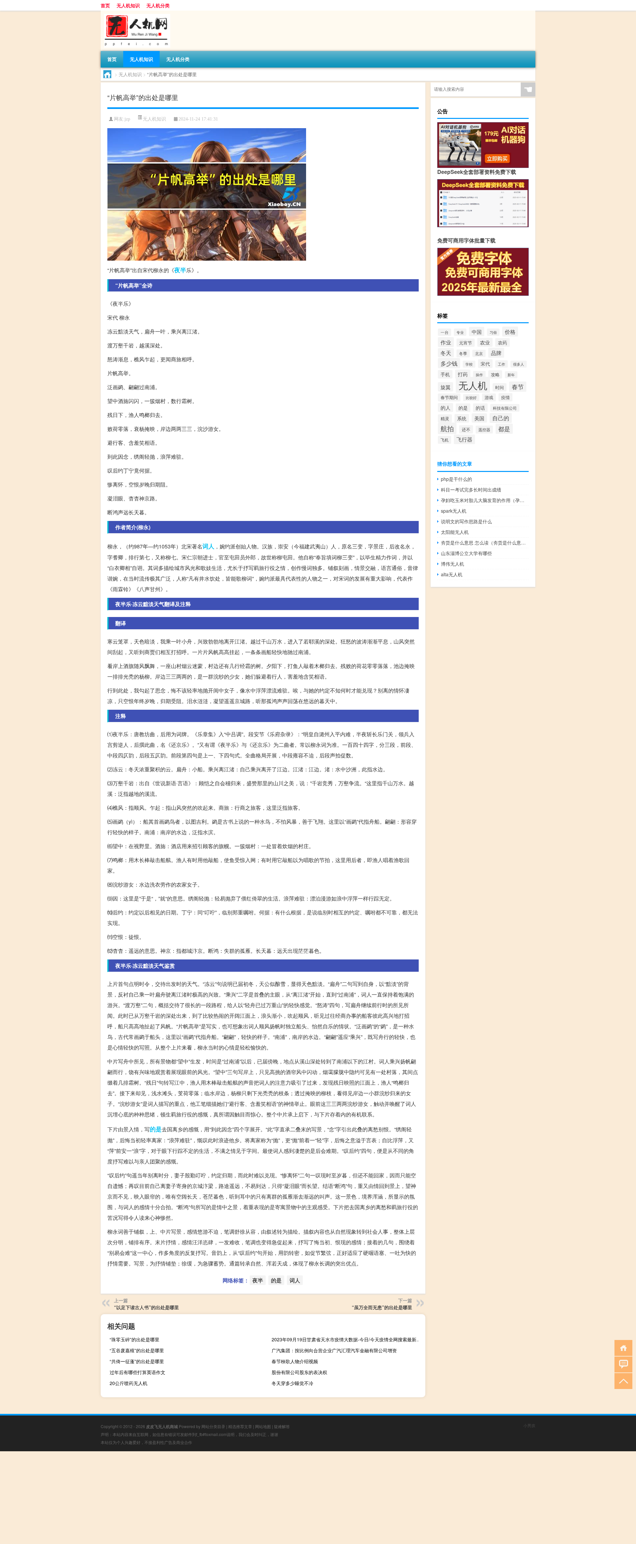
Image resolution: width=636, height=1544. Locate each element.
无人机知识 (128, 5)
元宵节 (465, 342)
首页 (105, 5)
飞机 (445, 440)
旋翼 (445, 386)
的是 (156, 1129)
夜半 (180, 270)
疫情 (505, 397)
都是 (504, 429)
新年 (511, 374)
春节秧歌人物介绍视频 (295, 1361)
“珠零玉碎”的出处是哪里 (134, 1339)
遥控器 (484, 430)
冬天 (446, 352)
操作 (479, 374)
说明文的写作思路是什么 (466, 521)
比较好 (471, 397)
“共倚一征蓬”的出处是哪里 (137, 1361)
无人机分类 (158, 5)
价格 (510, 331)
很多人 (518, 364)
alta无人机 (451, 574)
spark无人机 (453, 510)
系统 (461, 418)
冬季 (463, 353)
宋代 (485, 363)
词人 (208, 546)
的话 (480, 407)
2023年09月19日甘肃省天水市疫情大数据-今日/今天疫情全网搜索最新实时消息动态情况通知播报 (348, 1339)
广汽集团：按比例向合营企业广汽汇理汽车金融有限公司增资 (334, 1350)
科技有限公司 (505, 408)
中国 (477, 331)
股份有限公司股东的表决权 (299, 1372)
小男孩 (529, 1425)
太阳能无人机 (455, 532)
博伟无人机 (452, 563)
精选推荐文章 (240, 1426)
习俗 (493, 332)
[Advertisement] (199, 1497)
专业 (460, 332)
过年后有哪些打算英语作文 (137, 1372)
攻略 (495, 374)
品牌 (496, 353)
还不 (466, 429)
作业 (446, 342)
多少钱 (449, 363)
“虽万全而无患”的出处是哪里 (382, 1307)
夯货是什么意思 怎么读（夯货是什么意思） (485, 542)
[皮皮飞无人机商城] (135, 13)
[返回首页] (621, 1347)
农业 (485, 342)
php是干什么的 (456, 479)
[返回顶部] (621, 1380)
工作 (501, 364)
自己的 (500, 418)
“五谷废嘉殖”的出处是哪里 (137, 1350)
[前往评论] (621, 1364)
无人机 (472, 385)
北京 (479, 353)
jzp (127, 119)
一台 (445, 332)
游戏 (489, 397)
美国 (479, 418)
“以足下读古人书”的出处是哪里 (146, 1307)
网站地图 (263, 1426)
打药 (463, 374)
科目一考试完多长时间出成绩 (471, 489)
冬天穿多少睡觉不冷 (292, 1383)
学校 (469, 364)
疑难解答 (282, 1426)
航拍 (447, 428)
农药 (502, 342)
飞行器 (464, 439)
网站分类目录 (213, 1426)
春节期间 (449, 397)
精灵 (445, 418)
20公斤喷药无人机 (128, 1383)
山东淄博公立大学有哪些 (466, 553)
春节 (518, 387)
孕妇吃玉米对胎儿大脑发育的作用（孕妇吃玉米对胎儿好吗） (485, 500)
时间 (499, 387)
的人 (445, 407)
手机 (445, 374)
